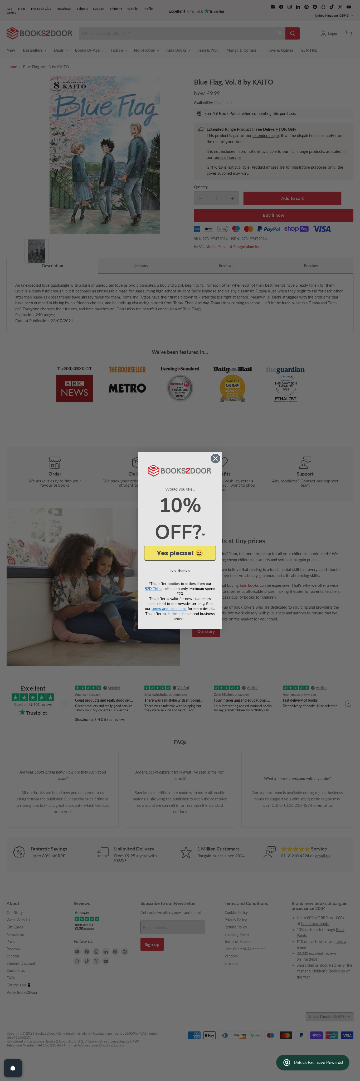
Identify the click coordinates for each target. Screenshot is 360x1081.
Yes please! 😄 (180, 553)
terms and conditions (169, 608)
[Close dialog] (215, 458)
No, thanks (180, 571)
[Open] (13, 1068)
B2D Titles (153, 588)
